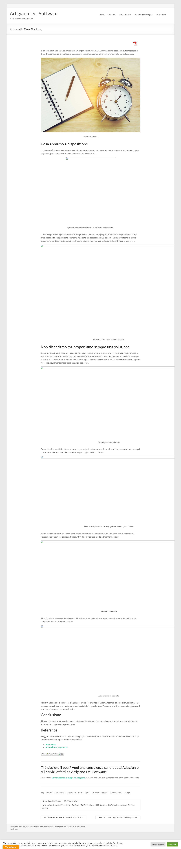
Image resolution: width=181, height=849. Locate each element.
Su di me (111, 15)
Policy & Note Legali (143, 15)
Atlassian (60, 793)
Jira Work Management (117, 805)
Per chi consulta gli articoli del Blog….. (118, 817)
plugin (128, 793)
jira (87, 793)
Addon (49, 793)
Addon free (50, 745)
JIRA (68, 805)
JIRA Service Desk (87, 805)
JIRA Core (75, 805)
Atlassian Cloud (75, 793)
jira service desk (100, 793)
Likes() (46, 754)
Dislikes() (58, 754)
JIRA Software (101, 805)
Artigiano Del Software (34, 13)
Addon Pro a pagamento (56, 747)
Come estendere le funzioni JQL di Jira (63, 817)
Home (101, 15)
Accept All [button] (172, 844)
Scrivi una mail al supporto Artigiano (68, 778)
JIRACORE (116, 793)
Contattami (161, 15)
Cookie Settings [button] (158, 844)
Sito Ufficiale (125, 15)
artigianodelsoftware (53, 801)
